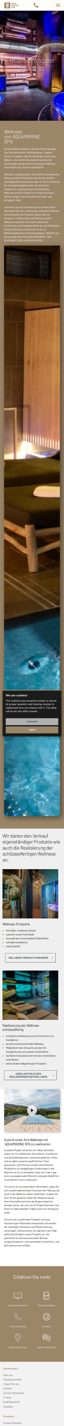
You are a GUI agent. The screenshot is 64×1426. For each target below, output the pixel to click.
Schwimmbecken (12, 1422)
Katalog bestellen (12, 1379)
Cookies (8, 1406)
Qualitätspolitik (11, 1401)
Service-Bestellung (13, 1392)
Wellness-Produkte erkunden (28, 957)
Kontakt (7, 1388)
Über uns (8, 1375)
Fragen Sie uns (11, 1383)
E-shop (7, 1397)
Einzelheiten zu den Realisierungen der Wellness (28, 1075)
